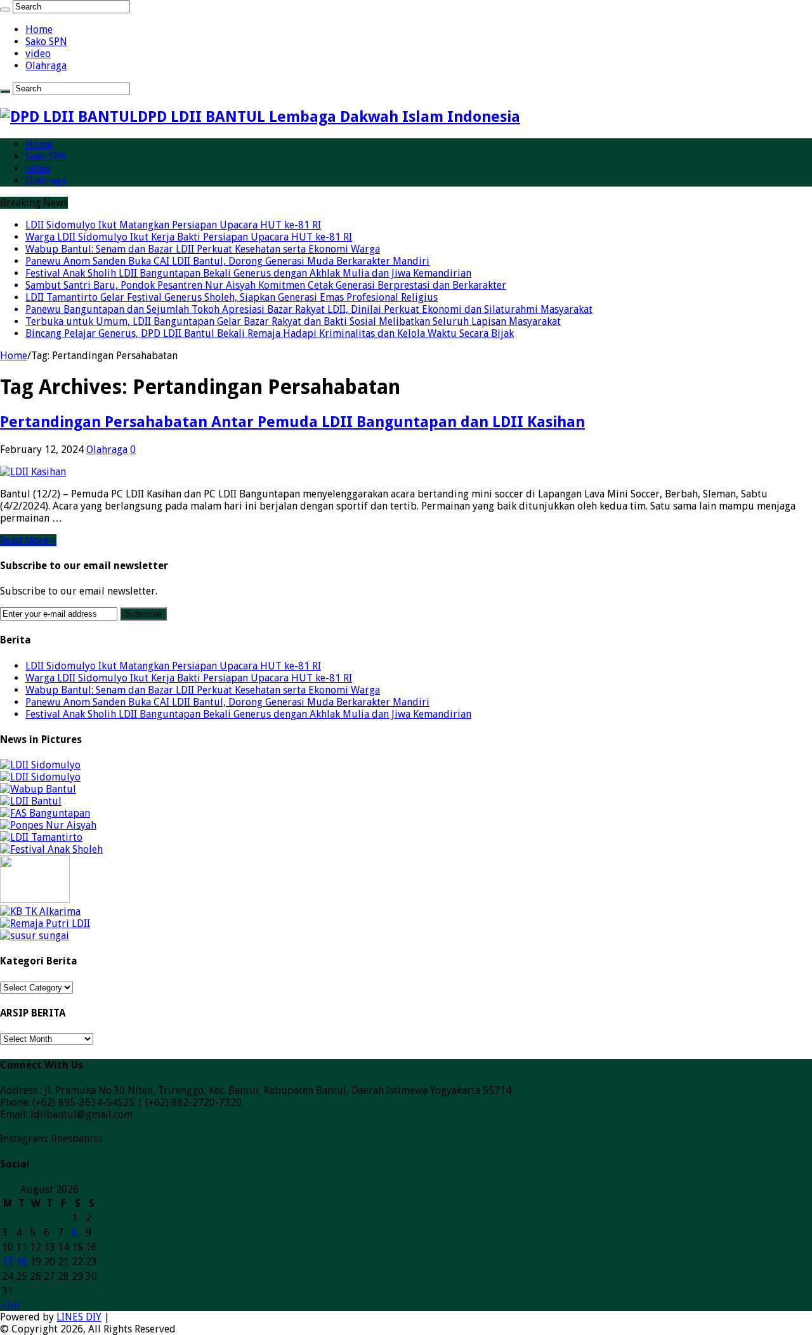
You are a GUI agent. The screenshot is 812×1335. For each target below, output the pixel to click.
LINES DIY (79, 1317)
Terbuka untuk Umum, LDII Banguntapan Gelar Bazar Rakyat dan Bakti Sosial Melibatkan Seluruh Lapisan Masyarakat (293, 321)
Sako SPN (46, 42)
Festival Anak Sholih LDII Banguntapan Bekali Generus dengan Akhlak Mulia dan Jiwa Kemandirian (248, 273)
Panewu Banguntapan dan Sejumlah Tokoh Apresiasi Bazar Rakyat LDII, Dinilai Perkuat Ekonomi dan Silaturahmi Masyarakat (309, 309)
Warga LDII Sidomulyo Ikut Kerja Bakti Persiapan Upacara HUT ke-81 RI (188, 237)
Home (39, 29)
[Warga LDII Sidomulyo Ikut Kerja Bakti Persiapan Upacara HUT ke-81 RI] (40, 777)
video (38, 54)
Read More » (28, 540)
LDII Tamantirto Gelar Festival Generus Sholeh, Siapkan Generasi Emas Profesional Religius (231, 297)
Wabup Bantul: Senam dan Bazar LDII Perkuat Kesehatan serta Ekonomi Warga (202, 249)
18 (21, 1262)
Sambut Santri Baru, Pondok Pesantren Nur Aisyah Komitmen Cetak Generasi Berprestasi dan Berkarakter (265, 285)
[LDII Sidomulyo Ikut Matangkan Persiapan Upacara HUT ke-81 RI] (40, 765)
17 (7, 1262)
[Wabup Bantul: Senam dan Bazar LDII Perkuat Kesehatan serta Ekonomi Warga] (38, 789)
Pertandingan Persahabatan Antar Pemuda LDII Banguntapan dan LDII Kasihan (292, 422)
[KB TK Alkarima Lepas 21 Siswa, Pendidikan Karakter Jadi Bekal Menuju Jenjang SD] (40, 911)
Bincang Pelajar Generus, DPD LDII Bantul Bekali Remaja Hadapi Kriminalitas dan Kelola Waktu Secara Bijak (269, 333)
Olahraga (46, 66)
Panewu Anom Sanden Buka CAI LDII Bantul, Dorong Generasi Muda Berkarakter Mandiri (227, 261)
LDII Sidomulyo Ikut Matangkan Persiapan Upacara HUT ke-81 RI (173, 225)
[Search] (5, 9)
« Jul (10, 1305)
